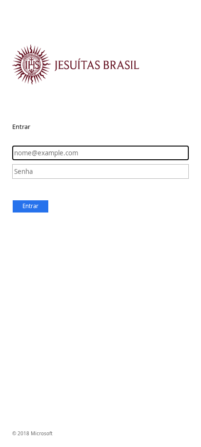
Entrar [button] (30, 206)
